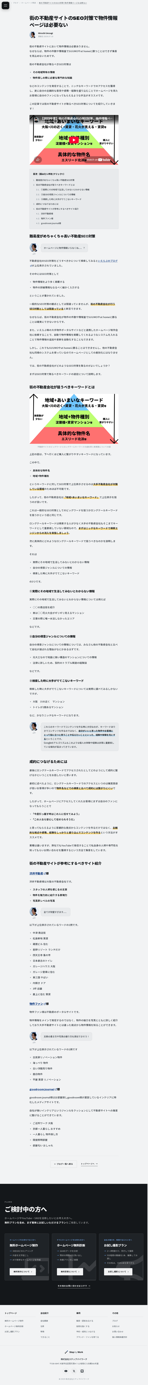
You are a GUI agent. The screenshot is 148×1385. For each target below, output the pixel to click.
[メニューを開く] (5, 5)
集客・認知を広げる (84, 1320)
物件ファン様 (47, 218)
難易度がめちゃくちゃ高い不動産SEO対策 (55, 180)
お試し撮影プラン (12, 1331)
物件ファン (36, 1003)
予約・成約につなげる (85, 1331)
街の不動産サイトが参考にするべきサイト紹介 (57, 208)
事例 (78, 1313)
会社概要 (44, 1320)
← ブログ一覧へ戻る (63, 1164)
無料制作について (22, 1272)
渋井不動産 (36, 873)
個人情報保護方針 (119, 1337)
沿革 (42, 1326)
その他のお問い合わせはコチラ (72, 1286)
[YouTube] (66, 1371)
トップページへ (88, 1164)
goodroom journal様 (51, 223)
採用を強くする (82, 1326)
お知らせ (116, 1326)
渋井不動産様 (47, 213)
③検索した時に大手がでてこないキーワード (61, 199)
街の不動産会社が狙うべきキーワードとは (55, 184)
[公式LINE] (82, 1371)
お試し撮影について (117, 1272)
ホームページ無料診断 (14, 1326)
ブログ (115, 1320)
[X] (74, 1371)
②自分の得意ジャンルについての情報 (58, 194)
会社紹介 (44, 1313)
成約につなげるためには (47, 203)
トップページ (11, 1313)
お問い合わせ (117, 1331)
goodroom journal (41, 1089)
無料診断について (69, 1272)
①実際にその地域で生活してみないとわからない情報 (65, 189)
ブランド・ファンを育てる (87, 1337)
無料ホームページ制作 (14, 1320)
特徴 (42, 1331)
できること (45, 1337)
